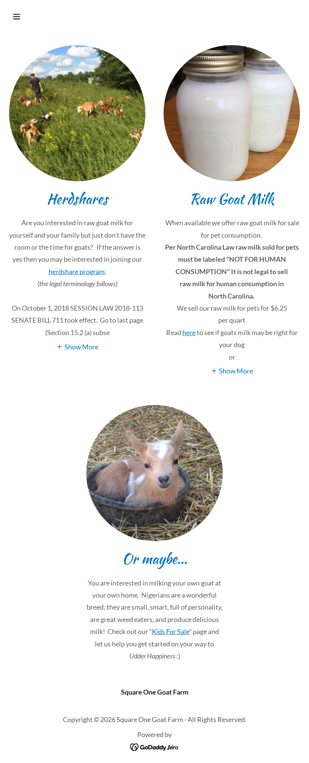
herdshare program (77, 271)
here (189, 332)
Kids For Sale (170, 631)
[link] (154, 746)
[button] (42, 16)
